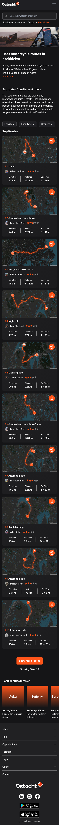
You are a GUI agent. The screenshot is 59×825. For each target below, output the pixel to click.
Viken (31, 22)
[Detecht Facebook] (37, 797)
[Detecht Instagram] (29, 797)
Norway (21, 22)
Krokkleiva (43, 22)
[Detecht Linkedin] (21, 797)
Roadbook (7, 22)
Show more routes (29, 660)
